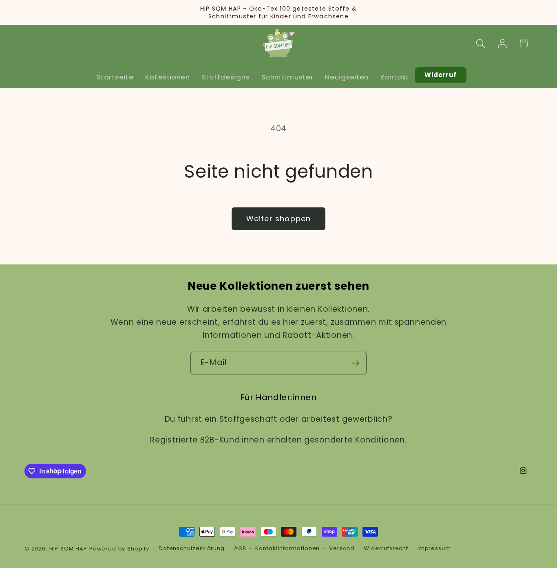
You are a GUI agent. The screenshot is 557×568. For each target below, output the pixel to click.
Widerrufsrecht (386, 548)
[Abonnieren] (355, 363)
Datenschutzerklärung (192, 548)
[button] (480, 43)
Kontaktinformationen (287, 548)
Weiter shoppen (278, 219)
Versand (341, 548)
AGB (240, 548)
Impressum (434, 548)
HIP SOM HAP (68, 549)
